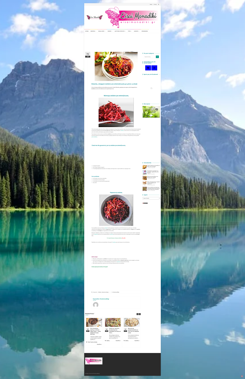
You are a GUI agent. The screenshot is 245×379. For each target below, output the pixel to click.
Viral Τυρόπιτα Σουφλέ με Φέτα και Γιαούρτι (153, 166)
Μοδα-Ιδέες (101, 31)
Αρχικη (86, 31)
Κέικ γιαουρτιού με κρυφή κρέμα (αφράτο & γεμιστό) (153, 182)
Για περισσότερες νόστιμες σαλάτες (116, 238)
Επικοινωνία (145, 31)
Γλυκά (89, 342)
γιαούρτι (118, 261)
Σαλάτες (99, 292)
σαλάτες (122, 130)
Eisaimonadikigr (116, 292)
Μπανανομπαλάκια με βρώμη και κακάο (152, 177)
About (151, 4)
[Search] (157, 57)
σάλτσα (111, 234)
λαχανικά (96, 234)
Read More (99, 344)
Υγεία (129, 31)
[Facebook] (148, 67)
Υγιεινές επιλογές (105, 292)
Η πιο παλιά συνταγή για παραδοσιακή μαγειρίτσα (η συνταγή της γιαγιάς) (153, 188)
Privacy (155, 4)
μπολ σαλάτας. (94, 136)
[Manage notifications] (242, 376)
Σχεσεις (109, 31)
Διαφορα (136, 31)
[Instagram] (154, 67)
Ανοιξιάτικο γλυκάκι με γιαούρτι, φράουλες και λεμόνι (153, 171)
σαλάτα (106, 227)
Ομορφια (92, 31)
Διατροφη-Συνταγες (120, 31)
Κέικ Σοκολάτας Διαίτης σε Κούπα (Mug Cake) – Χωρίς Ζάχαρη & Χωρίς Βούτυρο (95, 331)
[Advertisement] (122, 43)
